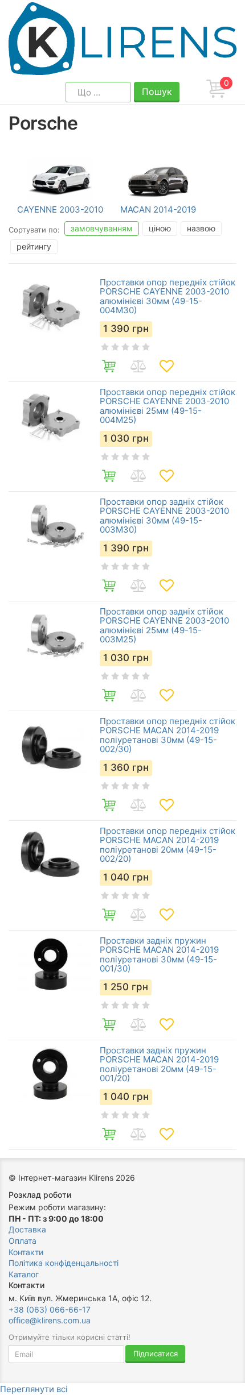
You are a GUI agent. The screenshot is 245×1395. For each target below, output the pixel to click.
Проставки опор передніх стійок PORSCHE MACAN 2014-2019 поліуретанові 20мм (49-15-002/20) (167, 845)
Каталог (24, 1274)
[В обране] (166, 366)
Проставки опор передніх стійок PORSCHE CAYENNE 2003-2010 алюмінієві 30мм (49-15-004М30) (167, 296)
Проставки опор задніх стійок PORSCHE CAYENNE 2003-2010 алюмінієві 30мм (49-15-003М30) (164, 516)
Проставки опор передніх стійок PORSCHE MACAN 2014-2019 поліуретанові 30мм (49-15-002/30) (167, 735)
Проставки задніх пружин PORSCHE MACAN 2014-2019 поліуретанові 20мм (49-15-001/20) (159, 1064)
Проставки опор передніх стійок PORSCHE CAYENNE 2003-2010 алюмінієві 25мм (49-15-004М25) (167, 406)
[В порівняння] (138, 366)
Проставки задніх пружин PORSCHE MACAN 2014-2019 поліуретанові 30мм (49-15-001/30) (159, 955)
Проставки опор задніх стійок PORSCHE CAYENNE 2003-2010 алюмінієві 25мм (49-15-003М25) (164, 626)
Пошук (157, 91)
